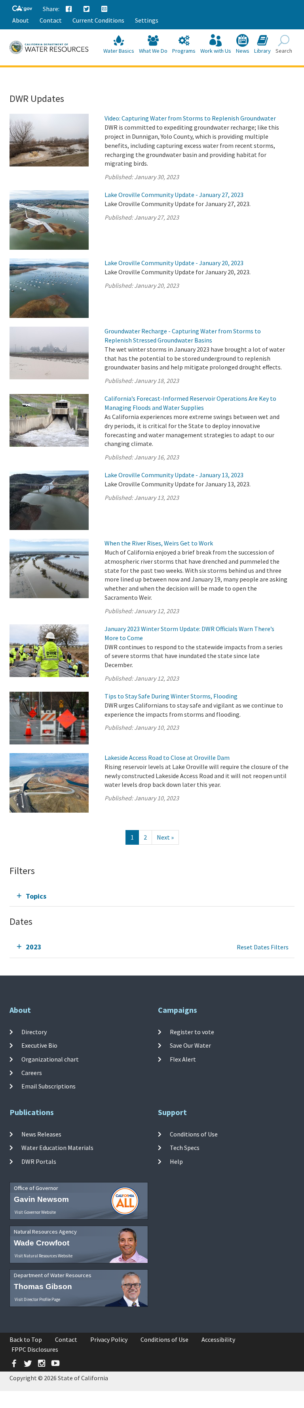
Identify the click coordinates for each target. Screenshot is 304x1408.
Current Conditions (98, 20)
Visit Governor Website (35, 1212)
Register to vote (192, 1032)
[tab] (152, 896)
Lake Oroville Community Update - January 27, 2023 (173, 195)
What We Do (153, 50)
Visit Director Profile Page (37, 1299)
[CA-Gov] (22, 9)
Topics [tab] (36, 896)
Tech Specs (185, 1148)
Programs (184, 50)
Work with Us (215, 50)
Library (262, 50)
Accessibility (218, 1339)
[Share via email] (104, 9)
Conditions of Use (194, 1134)
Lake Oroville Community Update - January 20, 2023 (173, 263)
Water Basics (118, 50)
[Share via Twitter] (86, 9)
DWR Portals (38, 1161)
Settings (146, 20)
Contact (51, 20)
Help (176, 1161)
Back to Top (26, 1339)
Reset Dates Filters (263, 947)
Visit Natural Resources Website (43, 1256)
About (20, 20)
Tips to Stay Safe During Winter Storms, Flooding (171, 696)
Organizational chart (50, 1059)
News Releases (41, 1134)
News (242, 50)
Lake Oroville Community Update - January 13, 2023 (173, 475)
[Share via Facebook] (68, 9)
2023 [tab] (34, 946)
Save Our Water (190, 1045)
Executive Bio (39, 1045)
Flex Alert (183, 1059)
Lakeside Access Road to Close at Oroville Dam (167, 757)
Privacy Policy (108, 1339)
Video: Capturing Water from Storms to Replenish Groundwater (190, 118)
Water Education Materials (57, 1148)
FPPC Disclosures (34, 1349)
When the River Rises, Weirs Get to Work (158, 543)
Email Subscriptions (48, 1086)
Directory (34, 1032)
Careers (31, 1073)
